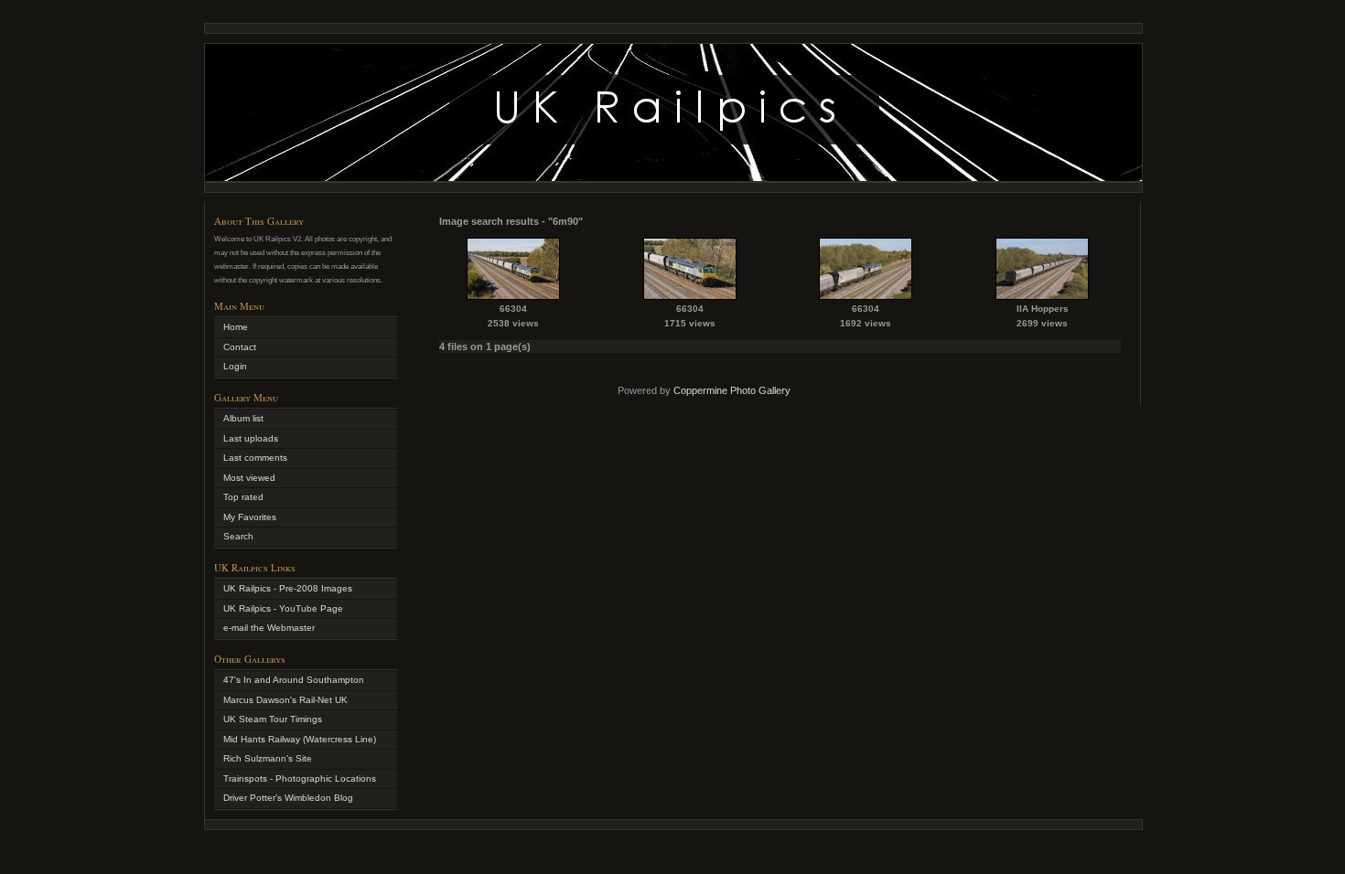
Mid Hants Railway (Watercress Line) (299, 739)
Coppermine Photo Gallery (732, 390)
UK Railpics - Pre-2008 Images (287, 588)
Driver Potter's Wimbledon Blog (288, 798)
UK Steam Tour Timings (272, 719)
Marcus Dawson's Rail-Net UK (285, 700)
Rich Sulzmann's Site (267, 758)
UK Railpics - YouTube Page (283, 608)
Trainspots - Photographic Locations (299, 778)
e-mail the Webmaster (269, 628)
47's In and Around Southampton (293, 680)
